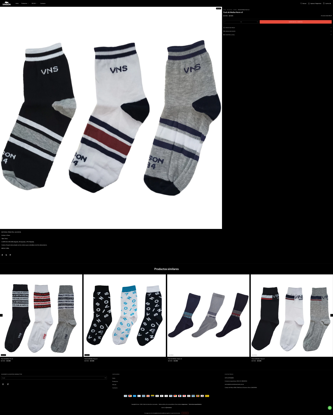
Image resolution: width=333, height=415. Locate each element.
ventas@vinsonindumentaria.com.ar (234, 384)
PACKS (34, 3)
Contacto (42, 3)
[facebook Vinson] (8, 384)
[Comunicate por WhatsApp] (330, 408)
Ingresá (312, 3)
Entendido (185, 413)
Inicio (17, 3)
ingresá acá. (185, 404)
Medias (235, 9)
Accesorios (229, 9)
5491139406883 (229, 378)
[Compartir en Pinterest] (10, 255)
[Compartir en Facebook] (2, 255)
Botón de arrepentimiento (195, 404)
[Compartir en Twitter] (6, 255)
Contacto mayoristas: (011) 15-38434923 (236, 381)
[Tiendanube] (166, 407)
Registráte (318, 3)
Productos (24, 3)
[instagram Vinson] (3, 384)
